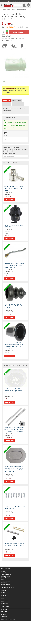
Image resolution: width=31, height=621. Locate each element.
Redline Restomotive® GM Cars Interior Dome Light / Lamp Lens (14, 390)
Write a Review (20, 38)
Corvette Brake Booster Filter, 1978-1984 (13, 226)
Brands (2, 598)
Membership (4, 616)
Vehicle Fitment (16, 100)
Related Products (17, 104)
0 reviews (11, 38)
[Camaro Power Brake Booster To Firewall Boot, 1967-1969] (15, 64)
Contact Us (20, 1)
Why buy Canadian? (5, 577)
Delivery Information (5, 581)
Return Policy (4, 573)
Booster (13, 9)
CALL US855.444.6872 (23, 48)
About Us (3, 579)
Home (3, 9)
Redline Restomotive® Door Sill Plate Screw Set (14, 508)
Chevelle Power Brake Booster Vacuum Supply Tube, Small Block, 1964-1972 (14, 265)
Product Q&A (7, 104)
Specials (3, 601)
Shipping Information (6, 574)
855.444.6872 (12, 1)
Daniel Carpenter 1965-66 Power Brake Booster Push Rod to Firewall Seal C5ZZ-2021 (14, 344)
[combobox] (15, 156)
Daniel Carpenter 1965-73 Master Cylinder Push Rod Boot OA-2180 (14, 306)
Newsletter (3, 614)
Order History (4, 611)
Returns (3, 592)
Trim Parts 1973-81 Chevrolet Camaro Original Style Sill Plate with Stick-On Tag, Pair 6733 (14, 429)
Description (6, 100)
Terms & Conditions (5, 584)
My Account (4, 609)
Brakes (8, 9)
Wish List (3, 613)
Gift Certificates (4, 600)
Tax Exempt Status (5, 576)
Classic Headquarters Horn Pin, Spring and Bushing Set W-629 (14, 544)
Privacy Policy (4, 582)
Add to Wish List (7, 40)
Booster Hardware (21, 9)
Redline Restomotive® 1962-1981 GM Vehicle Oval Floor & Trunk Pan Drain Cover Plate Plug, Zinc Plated (13, 469)
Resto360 (3, 571)
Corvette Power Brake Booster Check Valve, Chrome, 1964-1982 (14, 188)
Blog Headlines (4, 603)
